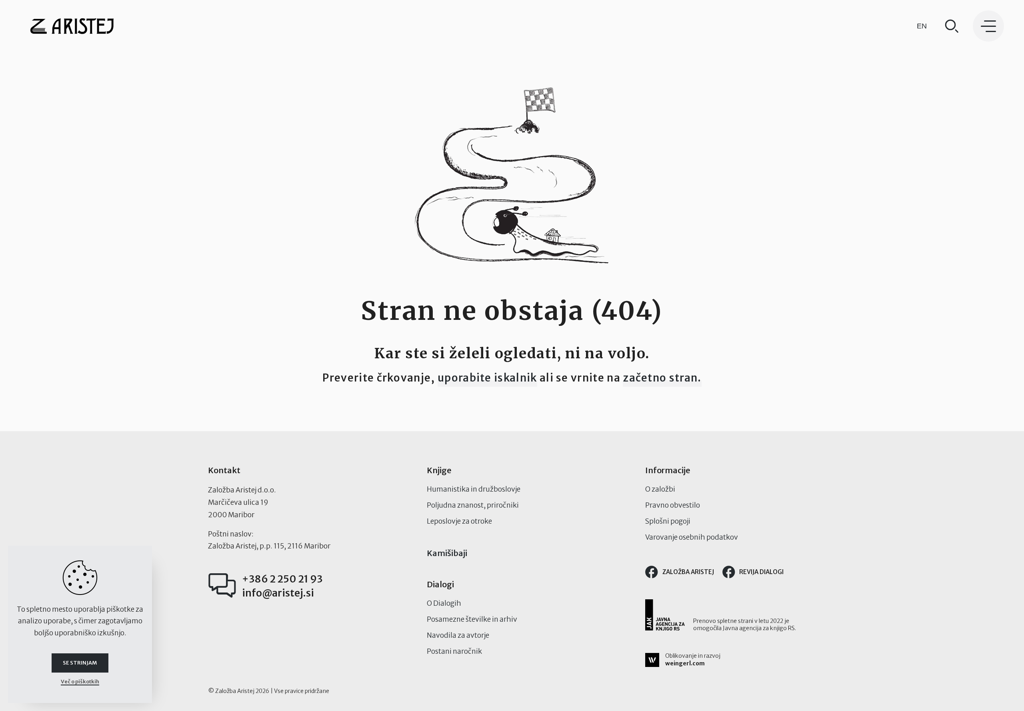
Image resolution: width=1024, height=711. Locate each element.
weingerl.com (685, 663)
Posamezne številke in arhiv (472, 619)
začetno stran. (662, 377)
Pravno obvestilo (672, 505)
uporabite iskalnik (487, 377)
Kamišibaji (447, 553)
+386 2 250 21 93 (282, 578)
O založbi (660, 489)
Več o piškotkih (80, 681)
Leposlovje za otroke (459, 521)
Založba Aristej (688, 572)
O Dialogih (444, 603)
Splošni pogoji (667, 521)
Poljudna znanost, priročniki (473, 505)
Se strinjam (80, 662)
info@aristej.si (278, 592)
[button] (988, 26)
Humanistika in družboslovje (473, 489)
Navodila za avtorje (458, 635)
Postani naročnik (454, 651)
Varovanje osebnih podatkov (691, 537)
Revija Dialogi (761, 572)
